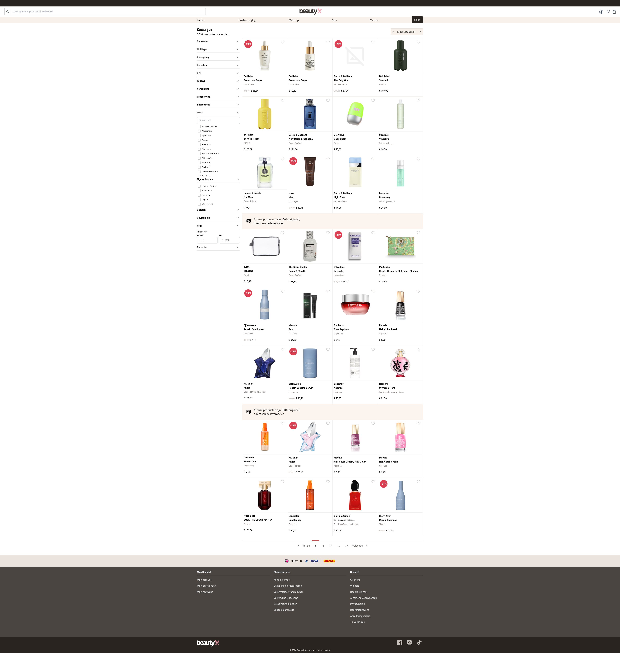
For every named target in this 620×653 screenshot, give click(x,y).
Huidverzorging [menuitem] (247, 20)
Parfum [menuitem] (201, 20)
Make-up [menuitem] (294, 20)
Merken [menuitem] (374, 20)
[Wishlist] (607, 11)
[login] (601, 11)
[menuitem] (417, 19)
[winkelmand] (614, 11)
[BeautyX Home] (311, 11)
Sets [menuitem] (334, 20)
